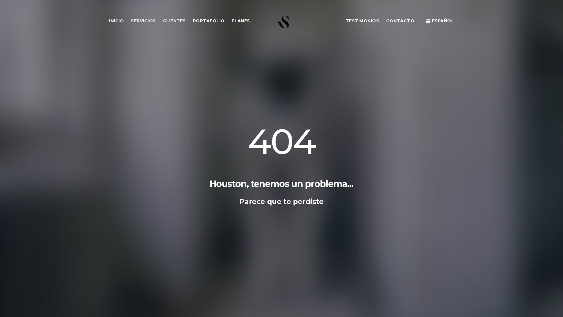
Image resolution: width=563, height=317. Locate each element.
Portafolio (209, 20)
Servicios (143, 20)
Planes (241, 20)
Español (442, 20)
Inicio (116, 20)
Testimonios (362, 20)
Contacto (400, 20)
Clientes (174, 20)
